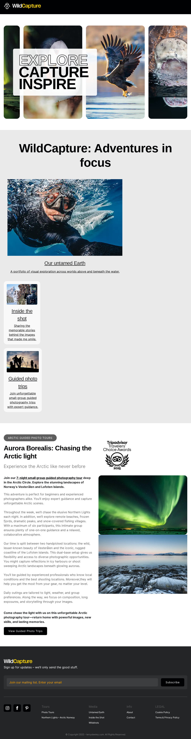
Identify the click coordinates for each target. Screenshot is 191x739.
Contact (131, 717)
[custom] (27, 708)
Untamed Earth (96, 712)
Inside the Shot (96, 717)
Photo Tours (48, 712)
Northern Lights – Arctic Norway (58, 717)
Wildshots (94, 722)
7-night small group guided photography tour (49, 478)
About (130, 712)
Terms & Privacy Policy (167, 717)
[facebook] (17, 708)
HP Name (7, 678)
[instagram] (7, 708)
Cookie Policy (162, 712)
